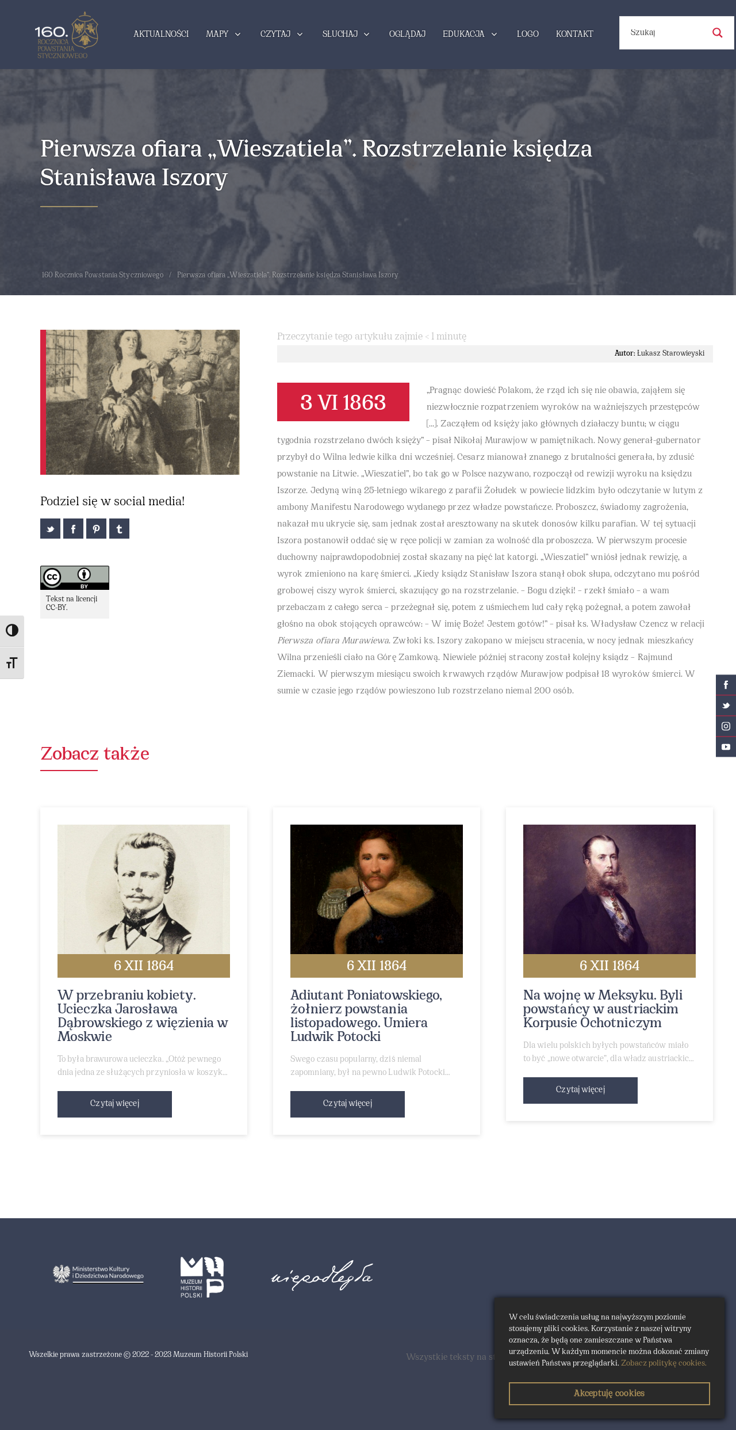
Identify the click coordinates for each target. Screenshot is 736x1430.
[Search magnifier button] (717, 32)
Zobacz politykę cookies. (664, 1363)
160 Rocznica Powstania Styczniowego (103, 275)
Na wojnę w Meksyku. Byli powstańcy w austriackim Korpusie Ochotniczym (603, 1010)
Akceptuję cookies (609, 1394)
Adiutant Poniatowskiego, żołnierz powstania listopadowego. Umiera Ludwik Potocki (366, 1017)
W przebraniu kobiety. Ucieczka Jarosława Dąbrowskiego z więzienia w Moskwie (143, 1017)
